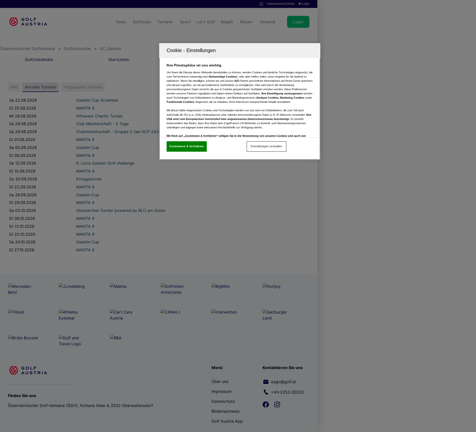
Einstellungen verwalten (266, 146)
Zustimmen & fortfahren (186, 146)
